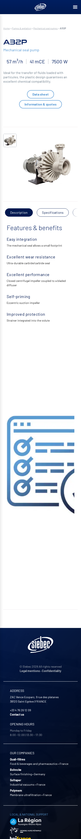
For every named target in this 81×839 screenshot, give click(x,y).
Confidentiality (51, 671)
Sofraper (15, 780)
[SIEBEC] (40, 7)
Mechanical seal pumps (45, 28)
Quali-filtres (17, 759)
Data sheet (40, 94)
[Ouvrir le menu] (75, 7)
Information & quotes (40, 104)
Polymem (16, 790)
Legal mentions (30, 671)
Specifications (53, 212)
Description (19, 212)
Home (6, 28)
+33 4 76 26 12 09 (20, 710)
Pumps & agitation (21, 28)
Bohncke (15, 769)
